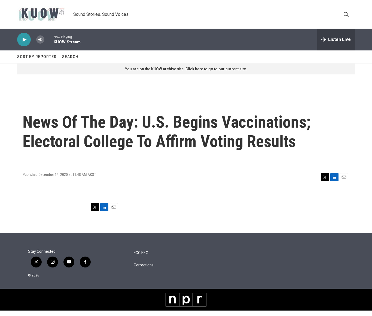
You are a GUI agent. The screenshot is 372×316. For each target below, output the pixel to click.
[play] (24, 40)
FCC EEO (141, 253)
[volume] (40, 40)
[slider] (49, 39)
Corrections (144, 265)
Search (70, 57)
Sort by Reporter (37, 57)
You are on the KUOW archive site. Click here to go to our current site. (186, 69)
